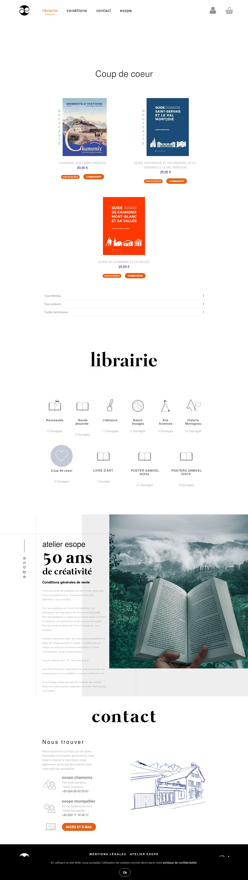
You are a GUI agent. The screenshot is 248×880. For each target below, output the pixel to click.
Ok (125, 872)
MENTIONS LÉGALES (108, 854)
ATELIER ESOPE (144, 854)
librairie (50, 10)
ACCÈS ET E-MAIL (79, 827)
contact (103, 10)
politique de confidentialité (180, 862)
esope (126, 10)
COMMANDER (93, 176)
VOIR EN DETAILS (70, 177)
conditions (77, 10)
